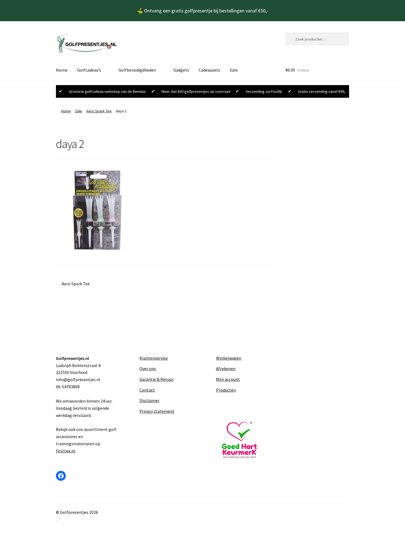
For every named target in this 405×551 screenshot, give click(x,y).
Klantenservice (153, 358)
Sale (234, 70)
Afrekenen (226, 368)
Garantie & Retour (156, 379)
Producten (226, 390)
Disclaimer (149, 400)
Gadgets (181, 70)
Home (62, 70)
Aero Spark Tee (99, 110)
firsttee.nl (65, 451)
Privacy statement (156, 411)
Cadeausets (209, 70)
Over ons (147, 368)
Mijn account (228, 379)
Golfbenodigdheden (137, 70)
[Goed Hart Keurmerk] (240, 440)
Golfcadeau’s (89, 70)
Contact (147, 390)
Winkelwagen (228, 358)
